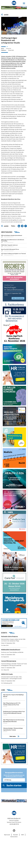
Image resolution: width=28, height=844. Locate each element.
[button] (19, 226)
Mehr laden (13, 736)
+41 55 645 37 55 (14, 824)
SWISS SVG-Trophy (7, 674)
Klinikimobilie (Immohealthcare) (10, 649)
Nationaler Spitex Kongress (9, 636)
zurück (6, 14)
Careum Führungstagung (8, 661)
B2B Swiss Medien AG (14, 818)
